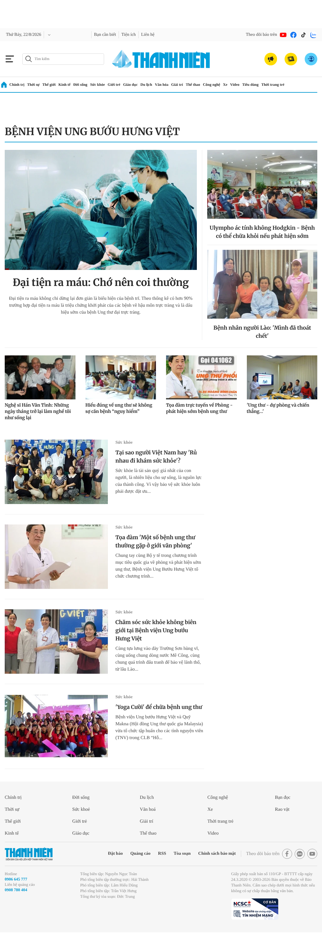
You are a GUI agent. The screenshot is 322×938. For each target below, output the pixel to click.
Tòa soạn (182, 853)
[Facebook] (293, 35)
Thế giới (49, 84)
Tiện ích (128, 34)
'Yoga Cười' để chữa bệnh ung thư (158, 707)
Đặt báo (115, 853)
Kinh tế (64, 84)
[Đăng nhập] (311, 59)
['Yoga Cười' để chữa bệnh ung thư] (56, 726)
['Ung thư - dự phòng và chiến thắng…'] (282, 377)
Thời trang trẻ (272, 84)
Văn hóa (161, 84)
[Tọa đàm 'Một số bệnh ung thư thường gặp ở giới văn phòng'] (56, 556)
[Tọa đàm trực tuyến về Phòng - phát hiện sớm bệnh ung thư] (201, 377)
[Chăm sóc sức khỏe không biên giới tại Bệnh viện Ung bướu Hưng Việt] (56, 641)
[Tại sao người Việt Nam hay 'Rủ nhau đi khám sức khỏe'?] (56, 472)
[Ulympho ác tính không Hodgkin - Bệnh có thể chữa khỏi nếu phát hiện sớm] (262, 184)
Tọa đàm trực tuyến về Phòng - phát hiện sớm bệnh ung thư (199, 408)
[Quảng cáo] (270, 59)
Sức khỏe (97, 84)
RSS (162, 853)
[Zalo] (313, 35)
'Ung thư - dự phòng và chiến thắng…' (278, 408)
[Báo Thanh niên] (29, 854)
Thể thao (193, 84)
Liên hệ (147, 34)
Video (235, 84)
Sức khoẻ (81, 809)
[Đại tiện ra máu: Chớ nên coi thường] (101, 210)
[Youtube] (283, 35)
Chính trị (17, 84)
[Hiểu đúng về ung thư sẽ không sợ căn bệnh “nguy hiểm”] (121, 377)
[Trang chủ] (4, 84)
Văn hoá (148, 809)
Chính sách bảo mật (217, 853)
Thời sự (33, 84)
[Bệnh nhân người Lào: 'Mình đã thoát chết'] (262, 284)
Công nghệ (211, 84)
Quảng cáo (140, 853)
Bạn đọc (283, 797)
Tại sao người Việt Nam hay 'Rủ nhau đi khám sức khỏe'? (156, 456)
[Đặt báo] (291, 59)
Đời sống (80, 84)
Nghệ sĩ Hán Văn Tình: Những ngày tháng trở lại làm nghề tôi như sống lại (38, 411)
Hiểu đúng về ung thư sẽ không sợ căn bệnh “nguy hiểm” (119, 408)
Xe (225, 84)
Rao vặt (282, 809)
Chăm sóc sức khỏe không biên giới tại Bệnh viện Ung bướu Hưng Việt (155, 630)
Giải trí (177, 84)
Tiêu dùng (250, 84)
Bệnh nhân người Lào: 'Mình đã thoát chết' (262, 331)
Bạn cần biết (105, 34)
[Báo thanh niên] (161, 59)
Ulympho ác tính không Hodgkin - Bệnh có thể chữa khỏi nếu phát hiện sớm (262, 231)
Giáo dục (130, 84)
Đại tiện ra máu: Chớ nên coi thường (101, 282)
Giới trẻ (114, 84)
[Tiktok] (303, 35)
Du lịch (146, 84)
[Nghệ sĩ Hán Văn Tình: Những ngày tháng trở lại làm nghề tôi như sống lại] (40, 377)
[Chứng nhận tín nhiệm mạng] (254, 909)
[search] (63, 59)
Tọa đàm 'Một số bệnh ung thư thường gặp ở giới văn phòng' (155, 541)
